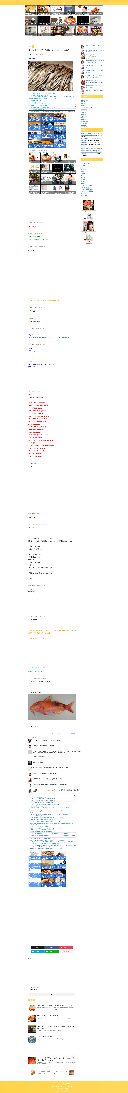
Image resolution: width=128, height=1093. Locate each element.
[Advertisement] (52, 210)
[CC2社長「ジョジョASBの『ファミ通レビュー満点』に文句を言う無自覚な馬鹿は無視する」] (34, 179)
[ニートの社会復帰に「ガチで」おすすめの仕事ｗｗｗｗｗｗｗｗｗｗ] (70, 31)
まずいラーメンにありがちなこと (38, 150)
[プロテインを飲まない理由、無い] (70, 179)
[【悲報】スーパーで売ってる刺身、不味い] (83, 31)
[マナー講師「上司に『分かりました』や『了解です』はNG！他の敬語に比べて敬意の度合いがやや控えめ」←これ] (70, 10)
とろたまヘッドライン (86, 185)
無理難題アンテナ (85, 179)
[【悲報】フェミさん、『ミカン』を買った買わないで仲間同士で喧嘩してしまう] (46, 179)
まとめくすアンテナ (86, 181)
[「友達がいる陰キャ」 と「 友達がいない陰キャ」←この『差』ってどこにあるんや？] (58, 189)
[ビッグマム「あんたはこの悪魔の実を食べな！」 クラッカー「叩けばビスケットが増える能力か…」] (58, 168)
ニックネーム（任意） (34, 987)
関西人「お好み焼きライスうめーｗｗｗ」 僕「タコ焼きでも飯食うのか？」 (95, 56)
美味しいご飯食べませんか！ (64, 1088)
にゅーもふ (84, 195)
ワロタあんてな (85, 187)
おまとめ (83, 173)
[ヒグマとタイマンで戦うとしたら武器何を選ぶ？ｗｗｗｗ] (57, 21)
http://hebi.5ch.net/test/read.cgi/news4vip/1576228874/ (42, 152)
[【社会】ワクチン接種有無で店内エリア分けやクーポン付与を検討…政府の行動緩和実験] (83, 21)
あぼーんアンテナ (85, 177)
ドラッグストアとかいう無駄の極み (94, 90)
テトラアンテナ (85, 175)
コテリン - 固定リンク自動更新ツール (26, 6)
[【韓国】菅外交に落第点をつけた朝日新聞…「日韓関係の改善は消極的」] (57, 10)
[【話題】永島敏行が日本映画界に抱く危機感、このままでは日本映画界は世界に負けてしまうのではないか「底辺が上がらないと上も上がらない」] (31, 31)
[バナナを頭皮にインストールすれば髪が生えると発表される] (70, 189)
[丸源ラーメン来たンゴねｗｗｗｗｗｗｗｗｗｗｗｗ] (57, 31)
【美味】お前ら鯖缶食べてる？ (45, 1037)
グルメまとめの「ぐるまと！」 (64, 1087)
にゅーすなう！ (85, 193)
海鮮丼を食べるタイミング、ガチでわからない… (50, 1016)
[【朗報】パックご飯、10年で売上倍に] (44, 31)
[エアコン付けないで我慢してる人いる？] (96, 21)
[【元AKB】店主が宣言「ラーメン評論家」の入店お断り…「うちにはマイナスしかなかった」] (44, 10)
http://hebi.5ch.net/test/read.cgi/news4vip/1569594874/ (65, 733)
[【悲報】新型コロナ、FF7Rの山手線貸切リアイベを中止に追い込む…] (70, 168)
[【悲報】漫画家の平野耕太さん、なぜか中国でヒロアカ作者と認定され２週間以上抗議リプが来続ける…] (34, 189)
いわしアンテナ (85, 183)
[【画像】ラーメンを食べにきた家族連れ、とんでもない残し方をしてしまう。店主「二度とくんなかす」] (70, 21)
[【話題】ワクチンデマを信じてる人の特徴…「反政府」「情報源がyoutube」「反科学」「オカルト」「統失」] (44, 21)
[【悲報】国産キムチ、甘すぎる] (96, 10)
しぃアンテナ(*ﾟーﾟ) (87, 191)
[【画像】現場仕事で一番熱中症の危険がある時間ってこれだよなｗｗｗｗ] (83, 10)
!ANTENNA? (84, 169)
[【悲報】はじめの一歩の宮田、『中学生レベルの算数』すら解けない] (46, 189)
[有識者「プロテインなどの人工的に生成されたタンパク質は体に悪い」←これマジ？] (31, 21)
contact (76, 3)
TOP (52, 3)
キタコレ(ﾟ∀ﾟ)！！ (86, 189)
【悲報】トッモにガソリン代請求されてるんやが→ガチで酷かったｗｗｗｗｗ (95, 77)
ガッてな (83, 167)
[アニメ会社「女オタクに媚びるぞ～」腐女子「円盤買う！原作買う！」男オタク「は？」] (58, 179)
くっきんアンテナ (85, 165)
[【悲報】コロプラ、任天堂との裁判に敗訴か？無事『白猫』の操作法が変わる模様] (34, 168)
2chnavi (83, 171)
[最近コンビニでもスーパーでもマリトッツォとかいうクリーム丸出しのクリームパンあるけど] (31, 10)
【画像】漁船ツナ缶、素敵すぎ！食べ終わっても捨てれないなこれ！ (55, 1005)
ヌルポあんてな (85, 163)
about (64, 3)
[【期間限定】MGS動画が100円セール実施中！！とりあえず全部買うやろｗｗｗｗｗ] (96, 31)
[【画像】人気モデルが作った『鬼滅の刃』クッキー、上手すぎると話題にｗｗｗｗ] (70, 158)
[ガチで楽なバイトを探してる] (58, 158)
